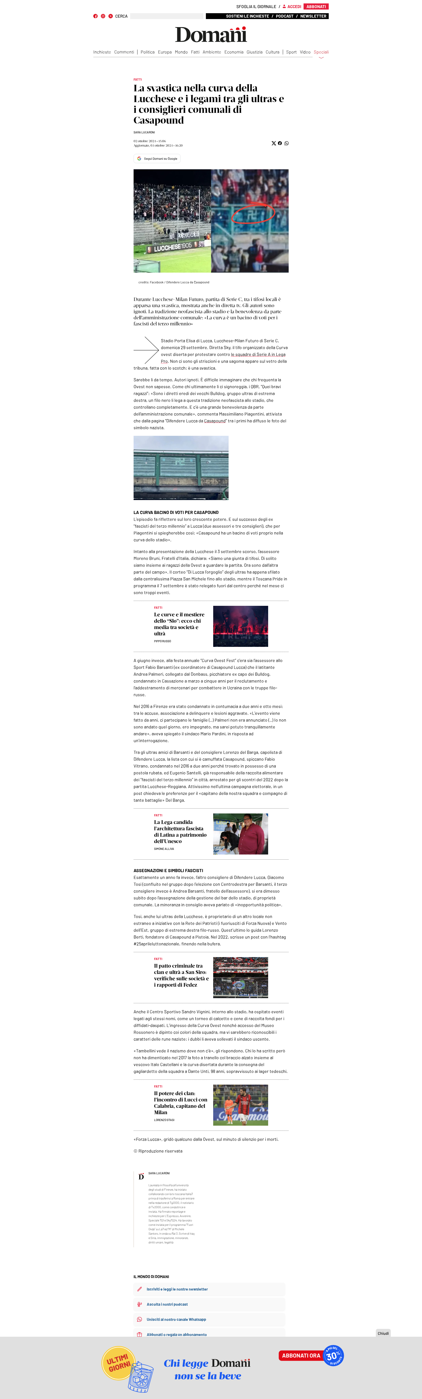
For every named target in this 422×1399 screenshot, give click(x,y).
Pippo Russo (162, 641)
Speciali (321, 52)
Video (305, 51)
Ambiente (212, 51)
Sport (291, 51)
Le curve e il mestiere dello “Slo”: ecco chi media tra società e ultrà (179, 624)
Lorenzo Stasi (164, 1119)
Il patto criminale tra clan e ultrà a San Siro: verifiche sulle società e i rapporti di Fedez (181, 975)
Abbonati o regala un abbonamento (177, 1334)
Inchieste (102, 51)
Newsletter (313, 15)
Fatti (195, 51)
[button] (273, 143)
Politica (148, 51)
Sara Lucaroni (144, 132)
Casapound (215, 420)
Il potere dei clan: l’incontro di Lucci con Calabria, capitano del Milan (180, 1102)
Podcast (285, 15)
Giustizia (255, 51)
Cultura (272, 51)
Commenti (124, 51)
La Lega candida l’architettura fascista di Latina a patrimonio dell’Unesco (180, 831)
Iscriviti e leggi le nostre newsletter (177, 1289)
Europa (165, 51)
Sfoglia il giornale (256, 6)
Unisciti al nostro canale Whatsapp (176, 1319)
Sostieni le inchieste (247, 15)
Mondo (181, 51)
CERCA (121, 16)
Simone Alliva (164, 848)
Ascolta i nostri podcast (167, 1304)
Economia (233, 51)
